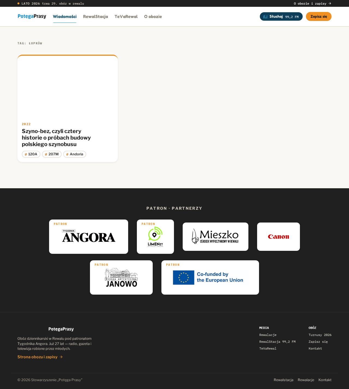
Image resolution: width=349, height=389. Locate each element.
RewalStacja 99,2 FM (277, 341)
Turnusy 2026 (320, 335)
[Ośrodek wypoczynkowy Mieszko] (215, 237)
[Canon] (278, 237)
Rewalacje (267, 335)
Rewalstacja (283, 380)
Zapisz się (319, 16)
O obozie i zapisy (310, 3)
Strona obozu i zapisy (37, 356)
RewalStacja (95, 16)
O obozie (153, 16)
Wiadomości (65, 16)
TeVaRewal (126, 16)
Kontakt (315, 348)
